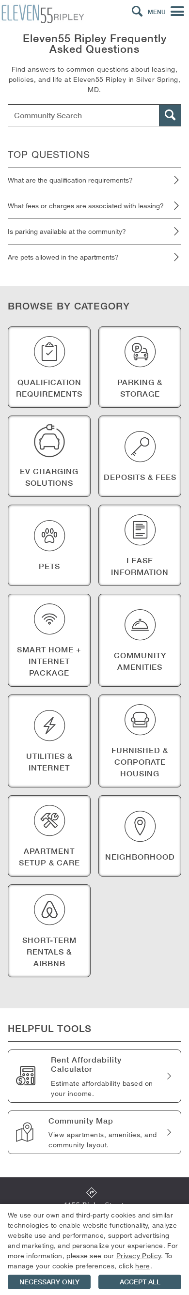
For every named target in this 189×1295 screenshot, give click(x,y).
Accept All (140, 1282)
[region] (94, 1249)
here (142, 1266)
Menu (157, 11)
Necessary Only (49, 1282)
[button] (137, 11)
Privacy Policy (138, 1255)
